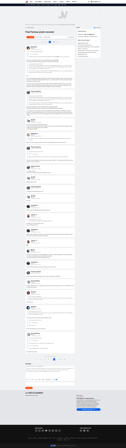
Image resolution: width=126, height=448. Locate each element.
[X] (39, 430)
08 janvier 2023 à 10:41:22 (35, 252)
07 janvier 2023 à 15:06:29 (35, 242)
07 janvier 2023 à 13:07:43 (35, 179)
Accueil (26, 24)
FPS (65, 4)
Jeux (31, 1)
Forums (74, 1)
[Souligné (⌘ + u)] (30, 379)
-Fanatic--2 (34, 214)
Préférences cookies (93, 438)
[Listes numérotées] (37, 379)
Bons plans (47, 1)
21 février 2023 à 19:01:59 (35, 309)
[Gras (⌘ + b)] (27, 379)
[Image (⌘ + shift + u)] (48, 379)
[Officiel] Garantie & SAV (83, 43)
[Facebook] (36, 430)
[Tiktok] (53, 430)
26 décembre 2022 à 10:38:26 (36, 92)
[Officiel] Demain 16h (82, 54)
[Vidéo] (50, 379)
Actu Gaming (38, 1)
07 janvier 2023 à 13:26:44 (35, 198)
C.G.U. (50, 438)
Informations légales (42, 438)
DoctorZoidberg (35, 281)
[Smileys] (46, 379)
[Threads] (56, 430)
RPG (62, 4)
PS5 (28, 4)
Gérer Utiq (84, 438)
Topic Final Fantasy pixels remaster (51, 24)
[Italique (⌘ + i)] (29, 379)
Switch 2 (38, 4)
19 (54, 42)
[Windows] (87, 430)
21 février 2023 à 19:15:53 (35, 335)
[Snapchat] (59, 430)
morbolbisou (34, 205)
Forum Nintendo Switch (39, 24)
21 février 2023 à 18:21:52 (35, 294)
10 (59, 359)
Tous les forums (32, 24)
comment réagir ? (40, 366)
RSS (65, 439)
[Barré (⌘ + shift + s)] (32, 379)
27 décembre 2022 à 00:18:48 (36, 148)
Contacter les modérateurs (84, 36)
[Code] (41, 379)
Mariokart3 (34, 47)
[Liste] (35, 379)
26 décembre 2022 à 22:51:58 (36, 136)
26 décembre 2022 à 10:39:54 (36, 122)
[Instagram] (43, 430)
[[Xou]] (32, 250)
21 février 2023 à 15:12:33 (35, 283)
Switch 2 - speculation (82, 48)
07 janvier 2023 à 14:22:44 (35, 232)
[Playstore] (81, 430)
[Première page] (46, 357)
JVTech (55, 1)
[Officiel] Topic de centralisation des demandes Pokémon (88, 50)
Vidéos (67, 1)
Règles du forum (94, 36)
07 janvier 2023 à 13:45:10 (35, 207)
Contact (29, 438)
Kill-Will (33, 120)
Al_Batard (33, 306)
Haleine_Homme (35, 166)
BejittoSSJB (34, 133)
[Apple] (84, 430)
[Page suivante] (51, 357)
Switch (48, 4)
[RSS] (49, 430)
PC (26, 4)
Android (55, 4)
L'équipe (34, 438)
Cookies (79, 438)
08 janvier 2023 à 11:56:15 (35, 264)
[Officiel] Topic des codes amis (84, 45)
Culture (61, 1)
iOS (52, 4)
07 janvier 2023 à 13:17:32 (35, 187)
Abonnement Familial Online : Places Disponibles (88, 46)
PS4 (42, 4)
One (45, 4)
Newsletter (60, 439)
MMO (59, 4)
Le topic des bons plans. (83, 56)
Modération (59, 438)
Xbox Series (33, 4)
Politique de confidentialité (70, 438)
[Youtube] (46, 430)
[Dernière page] (54, 357)
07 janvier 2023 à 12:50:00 (35, 168)
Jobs (68, 439)
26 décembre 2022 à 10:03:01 (36, 49)
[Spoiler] (43, 379)
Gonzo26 (33, 292)
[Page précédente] (49, 357)
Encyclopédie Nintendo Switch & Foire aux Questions (87, 52)
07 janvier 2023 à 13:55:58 (35, 217)
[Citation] (39, 379)
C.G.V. (54, 438)
